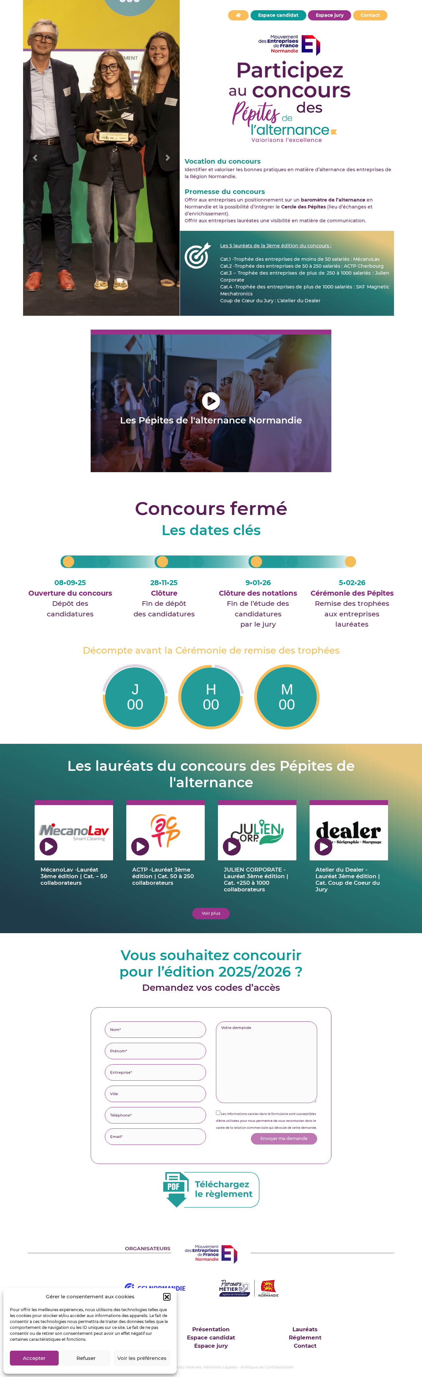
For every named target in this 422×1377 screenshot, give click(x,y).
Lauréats (304, 1329)
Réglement (305, 1337)
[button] (167, 1296)
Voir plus (211, 913)
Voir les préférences (141, 1358)
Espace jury (330, 15)
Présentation (211, 1329)
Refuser (86, 1358)
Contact (370, 15)
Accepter (34, 1358)
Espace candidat (278, 15)
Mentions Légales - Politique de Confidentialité (248, 1367)
